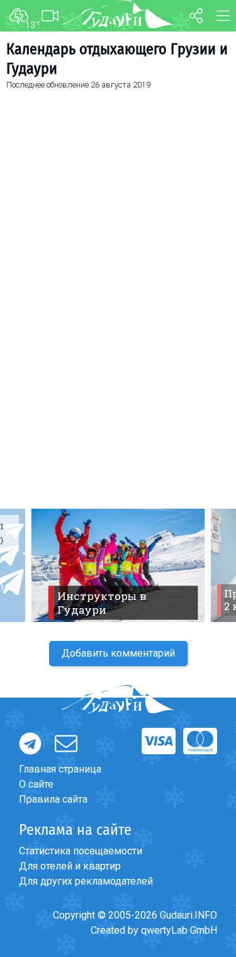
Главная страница (60, 769)
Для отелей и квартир (70, 866)
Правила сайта (53, 799)
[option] (118, 565)
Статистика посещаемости (80, 851)
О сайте (36, 784)
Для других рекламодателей (86, 881)
